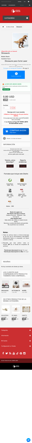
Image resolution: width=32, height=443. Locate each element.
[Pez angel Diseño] (16, 309)
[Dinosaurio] (5, 284)
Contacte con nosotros (6, 1)
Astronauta (16, 290)
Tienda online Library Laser (11, 360)
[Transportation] (20, 41)
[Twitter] (6, 353)
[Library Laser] (16, 11)
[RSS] (10, 353)
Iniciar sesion (6, 89)
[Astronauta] (16, 284)
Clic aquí (10, 166)
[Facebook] (3, 353)
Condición (4, 59)
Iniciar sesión (12, 5)
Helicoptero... (5, 315)
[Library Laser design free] (16, 366)
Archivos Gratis (10, 27)
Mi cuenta (4, 341)
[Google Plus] (17, 353)
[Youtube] (14, 353)
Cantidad (5, 105)
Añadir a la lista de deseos (13, 138)
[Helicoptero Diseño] (5, 309)
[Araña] (26, 284)
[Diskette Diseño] (26, 309)
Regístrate (4, 5)
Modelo (3, 56)
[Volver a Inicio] (3, 27)
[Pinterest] (21, 353)
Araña (24, 290)
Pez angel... (15, 315)
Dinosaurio (5, 290)
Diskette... (25, 315)
